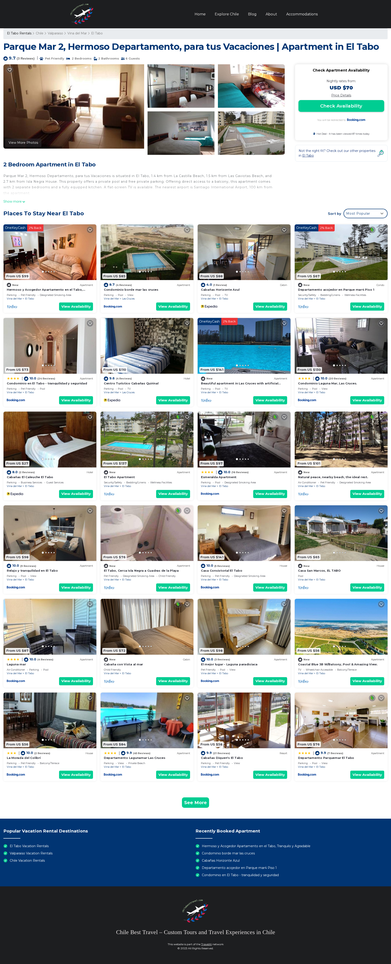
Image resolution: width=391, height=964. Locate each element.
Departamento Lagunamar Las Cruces (134, 758)
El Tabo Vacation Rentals (29, 846)
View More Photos (23, 143)
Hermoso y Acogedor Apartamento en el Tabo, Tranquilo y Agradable (256, 846)
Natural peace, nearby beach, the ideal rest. (333, 477)
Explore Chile (227, 14)
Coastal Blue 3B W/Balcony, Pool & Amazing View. (338, 664)
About (271, 14)
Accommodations (302, 14)
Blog (252, 14)
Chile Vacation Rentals (27, 860)
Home (200, 14)
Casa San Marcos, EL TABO (319, 570)
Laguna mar (16, 664)
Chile (39, 33)
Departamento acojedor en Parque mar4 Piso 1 (336, 289)
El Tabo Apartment (119, 477)
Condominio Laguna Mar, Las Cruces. (327, 383)
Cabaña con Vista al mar (123, 664)
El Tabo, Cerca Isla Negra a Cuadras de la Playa (141, 570)
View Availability (76, 306)
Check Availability (341, 106)
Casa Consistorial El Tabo (221, 570)
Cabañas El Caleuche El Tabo (30, 477)
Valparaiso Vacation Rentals (31, 853)
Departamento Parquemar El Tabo (326, 758)
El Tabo (97, 33)
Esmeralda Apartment (218, 477)
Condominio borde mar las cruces (131, 289)
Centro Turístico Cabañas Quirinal (131, 383)
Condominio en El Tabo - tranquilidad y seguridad (47, 383)
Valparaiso (55, 33)
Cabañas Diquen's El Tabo (222, 758)
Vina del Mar (77, 33)
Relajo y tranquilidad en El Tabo (32, 570)
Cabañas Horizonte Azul (220, 289)
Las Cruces (128, 298)
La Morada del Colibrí (24, 758)
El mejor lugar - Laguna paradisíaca (229, 664)
